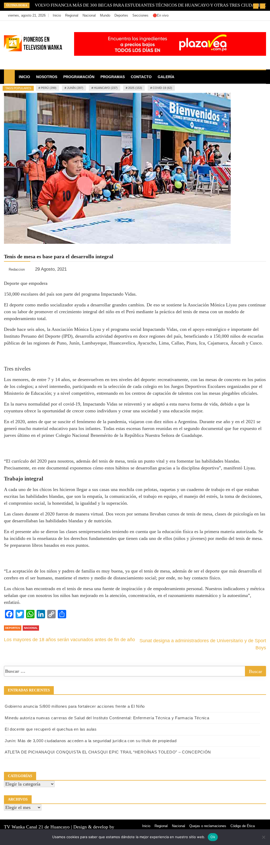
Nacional (89, 15)
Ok (212, 837)
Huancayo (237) (106, 87)
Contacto (141, 77)
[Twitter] (245, 15)
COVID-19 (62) (162, 87)
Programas (112, 77)
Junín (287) (75, 87)
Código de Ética (242, 826)
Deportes (121, 15)
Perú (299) (48, 87)
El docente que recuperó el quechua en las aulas (51, 729)
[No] (263, 837)
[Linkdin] (260, 15)
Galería (166, 77)
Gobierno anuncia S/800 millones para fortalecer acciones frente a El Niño (75, 706)
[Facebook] (237, 15)
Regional (71, 15)
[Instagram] (253, 15)
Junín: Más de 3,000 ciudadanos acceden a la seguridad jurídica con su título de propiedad (90, 740)
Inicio (57, 15)
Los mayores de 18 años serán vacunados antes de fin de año (69, 639)
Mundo (105, 15)
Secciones (140, 15)
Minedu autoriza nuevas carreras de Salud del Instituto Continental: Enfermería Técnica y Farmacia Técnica (107, 718)
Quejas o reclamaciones (207, 826)
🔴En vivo (160, 15)
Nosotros (46, 77)
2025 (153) (135, 87)
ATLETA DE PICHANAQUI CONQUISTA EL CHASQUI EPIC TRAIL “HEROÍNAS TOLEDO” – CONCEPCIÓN (108, 752)
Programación (78, 77)
